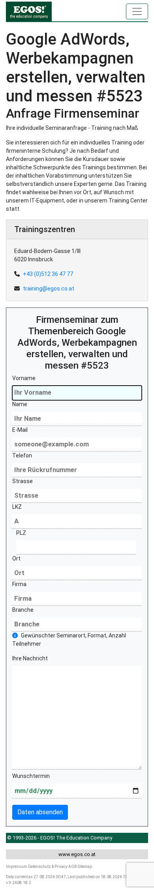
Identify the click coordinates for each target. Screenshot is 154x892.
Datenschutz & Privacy (48, 866)
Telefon (22, 455)
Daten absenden (40, 812)
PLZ (21, 533)
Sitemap (85, 866)
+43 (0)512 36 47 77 (48, 274)
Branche (23, 610)
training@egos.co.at (48, 288)
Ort (16, 558)
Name (19, 404)
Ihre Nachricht (30, 658)
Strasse (22, 481)
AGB (72, 866)
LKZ (17, 507)
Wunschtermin (31, 776)
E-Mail (20, 430)
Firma (19, 584)
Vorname (24, 378)
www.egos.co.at (77, 854)
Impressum (16, 866)
